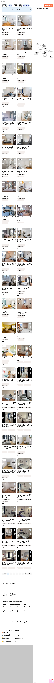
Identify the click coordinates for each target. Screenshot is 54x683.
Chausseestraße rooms (27, 607)
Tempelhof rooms (5, 610)
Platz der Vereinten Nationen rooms (20, 612)
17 (25, 573)
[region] (43, 345)
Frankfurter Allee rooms (27, 610)
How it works (31, 1)
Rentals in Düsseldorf (12, 624)
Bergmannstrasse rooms (6, 612)
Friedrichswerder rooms (20, 604)
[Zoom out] (35, 681)
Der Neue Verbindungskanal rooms (13, 604)
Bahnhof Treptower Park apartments (6, 594)
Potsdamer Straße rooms (12, 612)
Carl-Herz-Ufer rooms (19, 607)
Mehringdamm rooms (20, 610)
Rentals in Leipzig (19, 624)
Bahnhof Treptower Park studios (13, 594)
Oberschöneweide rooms (13, 607)
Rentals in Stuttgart (5, 624)
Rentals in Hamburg (12, 622)
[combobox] (43, 8)
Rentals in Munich (5, 622)
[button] (48, 2)
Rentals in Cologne (25, 622)
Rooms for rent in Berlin (13, 585)
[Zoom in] (35, 680)
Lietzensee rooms (12, 610)
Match (27, 1)
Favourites (37, 1)
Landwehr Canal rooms (6, 604)
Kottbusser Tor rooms (26, 604)
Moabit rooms (6, 606)
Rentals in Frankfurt (19, 622)
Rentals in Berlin (6, 584)
